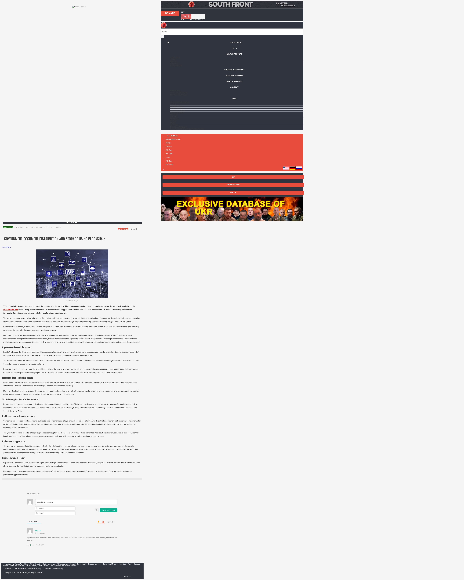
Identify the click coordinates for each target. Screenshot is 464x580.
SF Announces (176, 108)
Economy (174, 119)
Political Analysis (178, 127)
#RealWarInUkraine (173, 139)
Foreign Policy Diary (21, 564)
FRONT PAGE (235, 42)
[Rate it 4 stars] (125, 229)
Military (174, 115)
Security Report (177, 111)
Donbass (174, 64)
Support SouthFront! (180, 102)
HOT (233, 177)
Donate (170, 13)
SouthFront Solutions (17, 566)
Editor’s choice (177, 113)
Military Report (234, 54)
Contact (234, 87)
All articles (175, 106)
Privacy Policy (31, 566)
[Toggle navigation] (162, 36)
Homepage (8, 564)
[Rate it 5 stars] (127, 229)
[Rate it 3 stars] (123, 229)
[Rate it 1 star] (119, 229)
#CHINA (169, 161)
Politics (174, 117)
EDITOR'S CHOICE (233, 185)
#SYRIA (169, 150)
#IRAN (168, 143)
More (234, 98)
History (173, 121)
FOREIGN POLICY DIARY (234, 69)
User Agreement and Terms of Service (187, 129)
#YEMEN (169, 154)
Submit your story (178, 93)
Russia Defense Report (78, 564)
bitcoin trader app (10, 310)
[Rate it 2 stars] (121, 229)
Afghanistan (176, 66)
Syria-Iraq (175, 58)
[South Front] (232, 7)
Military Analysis (234, 75)
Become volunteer (178, 95)
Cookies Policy (43, 566)
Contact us (175, 91)
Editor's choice (36, 227)
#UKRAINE (170, 165)
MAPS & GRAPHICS (234, 81)
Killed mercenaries (48, 564)
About (173, 104)
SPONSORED (8, 227)
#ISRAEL (169, 147)
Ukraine (173, 62)
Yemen (173, 60)
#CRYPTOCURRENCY (21, 227)
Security (174, 125)
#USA (168, 157)
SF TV (234, 48)
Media (172, 123)
